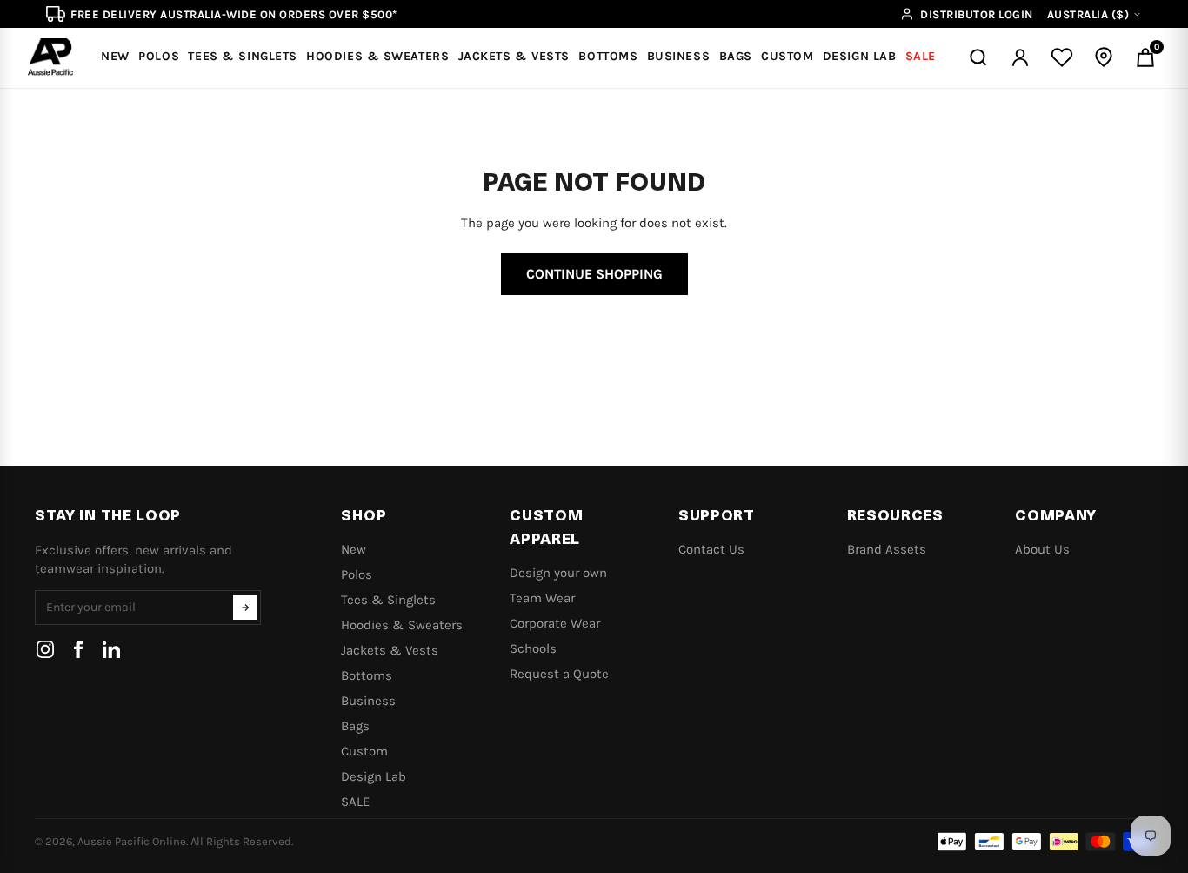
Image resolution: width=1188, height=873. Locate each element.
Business (368, 700)
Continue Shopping (594, 273)
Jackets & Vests (389, 650)
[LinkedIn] (111, 649)
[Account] (1020, 57)
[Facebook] (78, 649)
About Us (1042, 549)
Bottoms (366, 675)
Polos (356, 574)
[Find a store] (1103, 57)
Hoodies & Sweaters (402, 625)
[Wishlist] (1062, 57)
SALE (355, 801)
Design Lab (373, 776)
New (353, 549)
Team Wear (542, 598)
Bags (355, 726)
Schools (533, 648)
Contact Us (711, 549)
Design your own (558, 573)
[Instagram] (45, 649)
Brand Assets (886, 549)
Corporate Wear (555, 623)
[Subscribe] (245, 607)
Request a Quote (559, 674)
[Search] (978, 57)
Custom (364, 751)
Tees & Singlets (388, 600)
